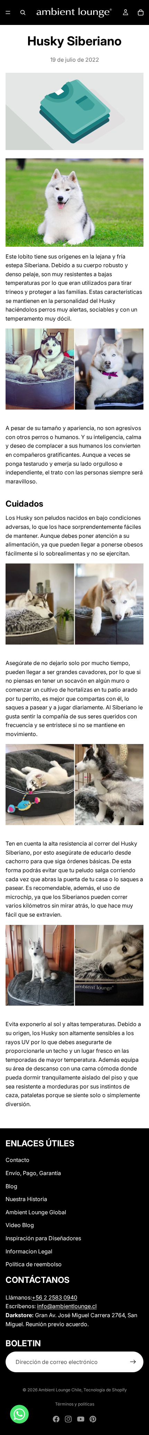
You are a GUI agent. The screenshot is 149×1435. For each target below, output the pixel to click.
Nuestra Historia (26, 1199)
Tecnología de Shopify (105, 1389)
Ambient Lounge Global (36, 1212)
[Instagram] (68, 1419)
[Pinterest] (93, 1419)
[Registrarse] (133, 1362)
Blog (11, 1185)
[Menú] (8, 12)
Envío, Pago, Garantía (33, 1173)
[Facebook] (56, 1419)
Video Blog (20, 1225)
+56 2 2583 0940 (54, 1297)
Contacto (17, 1159)
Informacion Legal (29, 1251)
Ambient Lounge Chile (59, 1389)
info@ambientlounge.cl (67, 1306)
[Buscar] (22, 12)
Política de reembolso (34, 1264)
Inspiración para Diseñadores (43, 1238)
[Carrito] (140, 12)
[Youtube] (81, 1419)
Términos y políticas (74, 1404)
